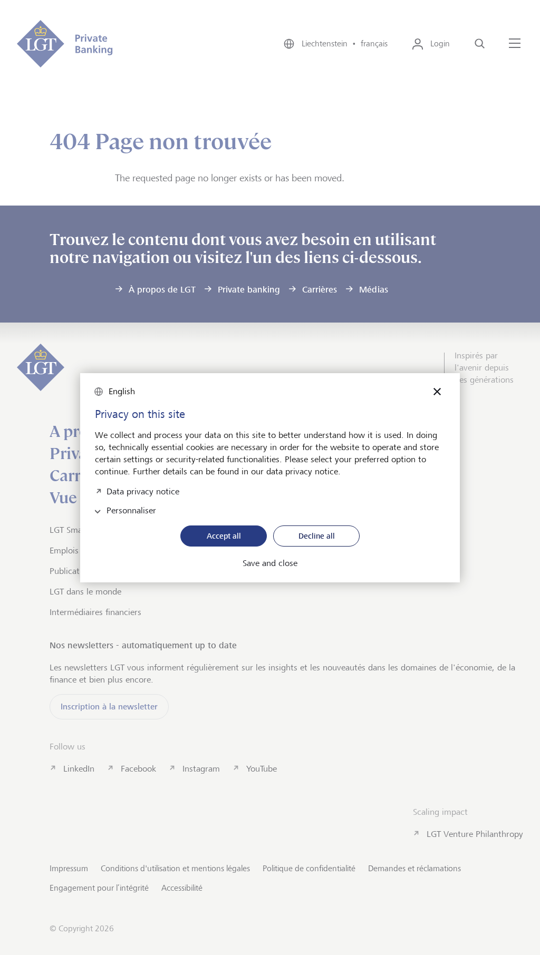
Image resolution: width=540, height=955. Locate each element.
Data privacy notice (143, 490)
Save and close (270, 563)
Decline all (316, 536)
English (122, 391)
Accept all (224, 536)
